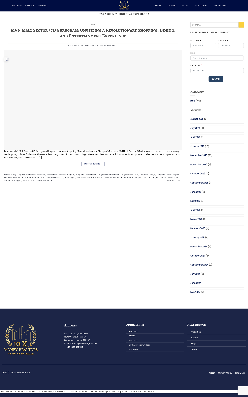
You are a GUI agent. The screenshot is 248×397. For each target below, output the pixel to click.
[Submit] (241, 25)
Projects (17, 6)
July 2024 (195, 273)
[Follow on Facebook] (117, 373)
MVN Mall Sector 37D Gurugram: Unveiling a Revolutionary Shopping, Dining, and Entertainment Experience (93, 33)
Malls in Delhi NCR (88, 177)
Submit (216, 79)
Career (172, 6)
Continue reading (93, 164)
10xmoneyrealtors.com (107, 46)
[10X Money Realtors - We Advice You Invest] (124, 5)
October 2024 (197, 255)
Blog (93, 24)
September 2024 (199, 264)
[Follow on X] (124, 373)
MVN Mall (100, 177)
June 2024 (195, 282)
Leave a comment (174, 180)
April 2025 (195, 210)
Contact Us (201, 6)
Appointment (220, 6)
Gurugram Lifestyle (147, 174)
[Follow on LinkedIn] (127, 373)
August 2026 (197, 118)
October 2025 (197, 173)
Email (192, 53)
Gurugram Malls (163, 174)
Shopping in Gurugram (42, 180)
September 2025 (199, 182)
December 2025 (198, 155)
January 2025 (197, 237)
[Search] (235, 5)
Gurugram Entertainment (108, 174)
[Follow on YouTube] (130, 373)
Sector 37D (165, 177)
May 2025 (195, 200)
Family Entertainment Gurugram (60, 174)
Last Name (223, 40)
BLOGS (185, 6)
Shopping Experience (23, 180)
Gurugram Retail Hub (23, 177)
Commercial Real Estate (35, 174)
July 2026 (195, 128)
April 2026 (195, 137)
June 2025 (195, 191)
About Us (42, 6)
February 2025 (197, 228)
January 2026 (197, 146)
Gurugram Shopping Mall (69, 177)
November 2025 (198, 164)
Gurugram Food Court (129, 174)
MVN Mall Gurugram (113, 177)
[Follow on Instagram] (121, 373)
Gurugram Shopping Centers (45, 177)
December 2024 (198, 246)
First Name (195, 40)
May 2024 (195, 292)
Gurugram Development (85, 174)
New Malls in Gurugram (133, 177)
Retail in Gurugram (152, 177)
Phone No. (195, 65)
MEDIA (158, 6)
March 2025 (196, 219)
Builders (29, 6)
